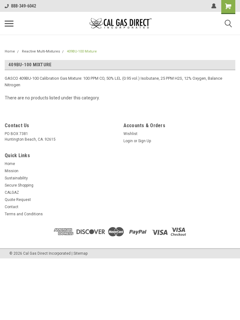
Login (128, 141)
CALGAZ (12, 192)
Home (10, 51)
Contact (11, 207)
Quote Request (18, 200)
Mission (11, 171)
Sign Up (144, 141)
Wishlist (130, 134)
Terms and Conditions (24, 214)
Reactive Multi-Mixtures (41, 51)
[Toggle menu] (9, 23)
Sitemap (80, 253)
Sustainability (16, 178)
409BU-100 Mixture (82, 51)
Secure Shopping (19, 185)
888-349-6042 (23, 5)
